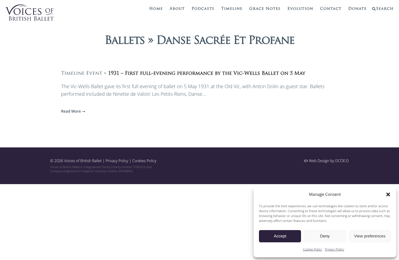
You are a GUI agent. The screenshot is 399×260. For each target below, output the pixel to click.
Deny (325, 236)
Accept (280, 236)
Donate (357, 9)
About (177, 9)
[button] (388, 194)
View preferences (370, 236)
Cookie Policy (312, 249)
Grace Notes (264, 9)
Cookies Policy (144, 160)
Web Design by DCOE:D (328, 160)
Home (156, 9)
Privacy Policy (334, 249)
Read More (71, 111)
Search (385, 9)
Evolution (300, 9)
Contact (330, 9)
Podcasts (203, 9)
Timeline (231, 9)
